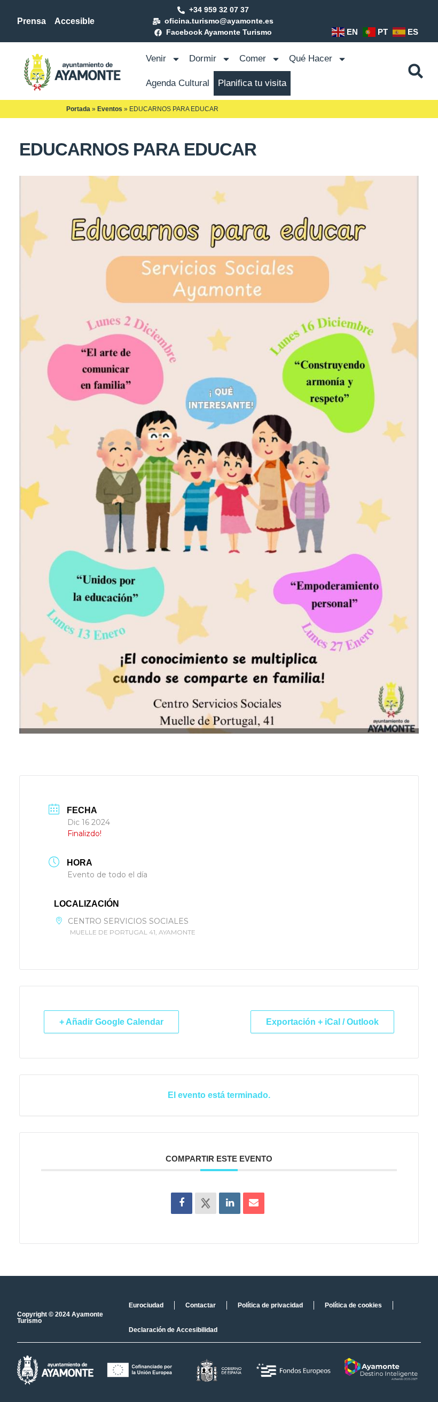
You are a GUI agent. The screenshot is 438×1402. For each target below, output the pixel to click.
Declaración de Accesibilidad (173, 1330)
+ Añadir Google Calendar (111, 1021)
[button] (415, 71)
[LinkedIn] (229, 1203)
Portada (78, 109)
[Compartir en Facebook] (181, 1203)
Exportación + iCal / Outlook (322, 1021)
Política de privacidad (270, 1305)
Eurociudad (146, 1305)
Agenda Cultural (177, 83)
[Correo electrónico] (253, 1203)
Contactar (200, 1305)
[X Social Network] (205, 1203)
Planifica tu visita (252, 83)
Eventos (109, 109)
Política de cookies (353, 1305)
